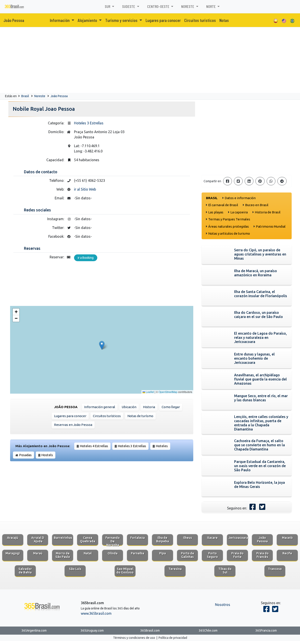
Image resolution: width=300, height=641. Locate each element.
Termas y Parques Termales (229, 219)
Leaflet (149, 392)
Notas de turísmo (140, 416)
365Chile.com (208, 630)
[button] (102, 345)
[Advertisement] (150, 60)
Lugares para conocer (163, 20)
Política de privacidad (173, 637)
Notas (224, 20)
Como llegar (171, 407)
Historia (149, 407)
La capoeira (239, 212)
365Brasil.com (150, 630)
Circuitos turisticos (200, 20)
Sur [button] (108, 6)
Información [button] (60, 20)
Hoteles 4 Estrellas (94, 446)
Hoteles (162, 446)
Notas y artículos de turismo (229, 233)
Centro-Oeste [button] (158, 6)
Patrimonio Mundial (271, 226)
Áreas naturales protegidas (228, 226)
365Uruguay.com (92, 630)
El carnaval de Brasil (223, 205)
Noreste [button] (188, 6)
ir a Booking (86, 257)
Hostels (47, 455)
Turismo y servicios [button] (121, 20)
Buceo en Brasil (256, 205)
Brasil (25, 96)
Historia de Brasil (267, 212)
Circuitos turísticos (107, 416)
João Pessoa (14, 20)
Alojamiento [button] (88, 20)
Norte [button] (211, 6)
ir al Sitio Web (85, 189)
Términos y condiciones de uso (134, 637)
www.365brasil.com (96, 613)
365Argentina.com (34, 630)
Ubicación (129, 407)
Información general (99, 407)
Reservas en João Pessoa (73, 425)
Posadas (25, 455)
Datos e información (240, 198)
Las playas (215, 212)
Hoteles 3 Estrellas (88, 123)
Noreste (39, 96)
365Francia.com (266, 630)
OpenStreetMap (168, 392)
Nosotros (222, 605)
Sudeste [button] (129, 6)
